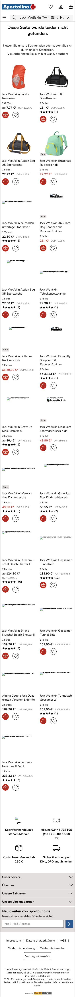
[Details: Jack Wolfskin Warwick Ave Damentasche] (6, 487)
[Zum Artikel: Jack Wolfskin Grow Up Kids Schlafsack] (19, 409)
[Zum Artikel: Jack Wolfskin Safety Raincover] (19, 77)
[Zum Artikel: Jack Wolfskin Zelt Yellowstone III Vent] (19, 745)
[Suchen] (15, 18)
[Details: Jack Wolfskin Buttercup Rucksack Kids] (43, 154)
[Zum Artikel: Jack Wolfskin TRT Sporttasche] (56, 77)
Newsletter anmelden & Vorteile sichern (28, 916)
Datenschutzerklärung (40, 941)
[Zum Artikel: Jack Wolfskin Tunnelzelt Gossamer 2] (56, 679)
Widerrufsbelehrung (21, 948)
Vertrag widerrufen (37, 956)
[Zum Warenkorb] (71, 7)
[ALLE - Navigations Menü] (4, 17)
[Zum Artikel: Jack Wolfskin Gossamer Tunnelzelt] (56, 543)
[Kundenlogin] (61, 7)
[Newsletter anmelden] (69, 924)
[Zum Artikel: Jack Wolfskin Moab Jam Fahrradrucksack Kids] (56, 409)
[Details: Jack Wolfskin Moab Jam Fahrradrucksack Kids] (43, 420)
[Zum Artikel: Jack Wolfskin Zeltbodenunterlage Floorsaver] (19, 206)
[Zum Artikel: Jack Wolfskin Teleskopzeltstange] (56, 272)
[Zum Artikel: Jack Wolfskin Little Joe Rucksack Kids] (19, 339)
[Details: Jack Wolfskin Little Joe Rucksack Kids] (6, 349)
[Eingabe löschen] (68, 18)
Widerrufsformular (52, 948)
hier (39, 985)
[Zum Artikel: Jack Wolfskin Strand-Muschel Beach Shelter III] (19, 613)
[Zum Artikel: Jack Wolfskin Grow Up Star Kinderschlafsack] (56, 476)
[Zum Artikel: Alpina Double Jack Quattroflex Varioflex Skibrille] (19, 679)
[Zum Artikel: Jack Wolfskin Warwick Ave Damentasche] (19, 476)
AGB (63, 941)
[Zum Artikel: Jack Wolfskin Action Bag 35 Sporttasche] (19, 272)
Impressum (13, 941)
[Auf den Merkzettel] (15, 115)
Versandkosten (14, 972)
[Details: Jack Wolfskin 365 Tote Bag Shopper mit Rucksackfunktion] (43, 216)
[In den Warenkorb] (5, 115)
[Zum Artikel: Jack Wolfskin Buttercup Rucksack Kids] (56, 143)
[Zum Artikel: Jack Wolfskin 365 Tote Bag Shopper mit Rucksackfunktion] (56, 206)
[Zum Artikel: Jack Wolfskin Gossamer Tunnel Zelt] (56, 613)
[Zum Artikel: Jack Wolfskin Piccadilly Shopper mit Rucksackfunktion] (56, 339)
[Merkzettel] (50, 7)
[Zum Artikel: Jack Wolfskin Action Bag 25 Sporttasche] (19, 143)
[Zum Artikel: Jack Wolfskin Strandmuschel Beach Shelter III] (19, 543)
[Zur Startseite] (19, 6)
